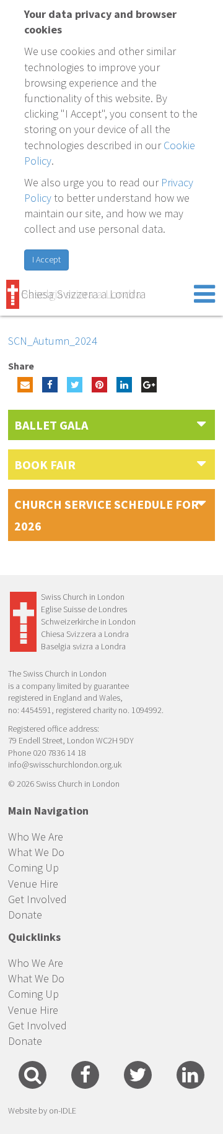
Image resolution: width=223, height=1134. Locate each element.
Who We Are (35, 836)
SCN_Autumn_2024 (52, 341)
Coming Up (33, 867)
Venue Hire (33, 883)
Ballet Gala (51, 425)
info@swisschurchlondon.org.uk (64, 764)
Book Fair (45, 464)
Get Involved (37, 899)
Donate (25, 914)
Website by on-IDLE (42, 1110)
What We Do (36, 852)
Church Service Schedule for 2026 (106, 515)
